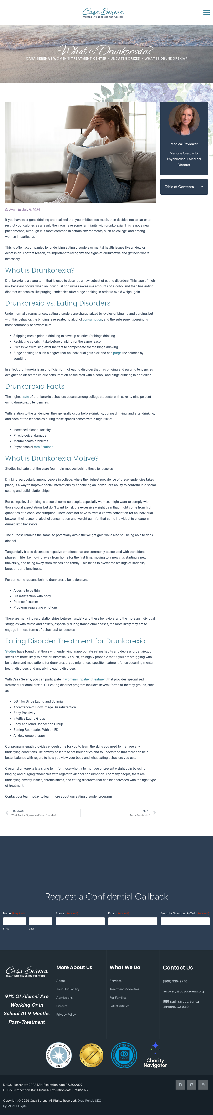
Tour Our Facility (67, 989)
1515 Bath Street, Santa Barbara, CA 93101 (181, 1004)
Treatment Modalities (124, 989)
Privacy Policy (66, 1014)
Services (115, 981)
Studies (10, 651)
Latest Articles (119, 1006)
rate (25, 397)
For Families (118, 998)
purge (116, 353)
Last (31, 928)
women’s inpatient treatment (85, 679)
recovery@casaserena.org (183, 991)
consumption (92, 319)
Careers (61, 1006)
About (60, 981)
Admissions (64, 998)
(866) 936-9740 (175, 981)
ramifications (43, 447)
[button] (202, 186)
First (6, 928)
